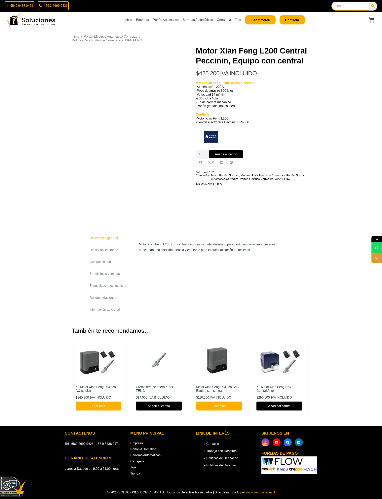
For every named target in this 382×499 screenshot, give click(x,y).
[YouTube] (277, 442)
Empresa (136, 443)
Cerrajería (137, 461)
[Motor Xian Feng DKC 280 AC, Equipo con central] (219, 345)
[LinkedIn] (299, 442)
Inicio (75, 36)
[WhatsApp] (376, 247)
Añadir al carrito (226, 154)
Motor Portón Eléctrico (225, 175)
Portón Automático (143, 449)
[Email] (376, 258)
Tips (133, 467)
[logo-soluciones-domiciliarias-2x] (31, 20)
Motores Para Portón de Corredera (96, 40)
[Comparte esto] (200, 162)
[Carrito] (371, 20)
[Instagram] (265, 442)
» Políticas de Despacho (221, 458)
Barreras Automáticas (145, 455)
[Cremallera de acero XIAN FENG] (159, 345)
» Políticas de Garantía (220, 465)
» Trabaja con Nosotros (220, 451)
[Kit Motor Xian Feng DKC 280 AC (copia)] (98, 345)
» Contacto (211, 444)
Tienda (135, 473)
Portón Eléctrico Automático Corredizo (110, 36)
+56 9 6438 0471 (108, 444)
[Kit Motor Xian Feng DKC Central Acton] (279, 345)
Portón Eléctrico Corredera (257, 178)
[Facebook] (288, 442)
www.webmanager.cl (260, 492)
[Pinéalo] (231, 162)
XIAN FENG (133, 40)
